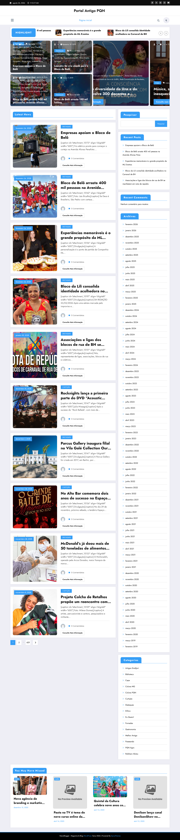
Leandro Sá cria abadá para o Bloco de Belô (71, 67)
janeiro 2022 (130, 493)
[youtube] (168, 2)
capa (30, 51)
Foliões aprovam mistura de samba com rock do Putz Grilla (130, 91)
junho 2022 (130, 481)
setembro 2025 (131, 254)
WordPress (88, 836)
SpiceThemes (116, 836)
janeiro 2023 (130, 438)
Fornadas (129, 723)
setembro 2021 (131, 518)
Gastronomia (130, 729)
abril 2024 (129, 352)
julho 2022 (130, 475)
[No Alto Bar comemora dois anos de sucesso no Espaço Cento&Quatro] (35, 506)
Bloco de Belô (75, 51)
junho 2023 (130, 407)
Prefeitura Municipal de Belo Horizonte (27, 58)
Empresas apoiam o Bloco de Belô (29, 67)
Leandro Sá (58, 58)
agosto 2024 (130, 328)
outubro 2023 (131, 383)
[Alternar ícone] (12, 20)
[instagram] (164, 2)
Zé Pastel (57, 61)
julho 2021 (129, 530)
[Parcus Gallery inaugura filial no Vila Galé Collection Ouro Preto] (35, 456)
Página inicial (85, 20)
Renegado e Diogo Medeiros (32, 87)
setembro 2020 (131, 591)
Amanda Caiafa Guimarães (118, 83)
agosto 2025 (130, 261)
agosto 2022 (130, 469)
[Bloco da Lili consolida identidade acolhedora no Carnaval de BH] (35, 301)
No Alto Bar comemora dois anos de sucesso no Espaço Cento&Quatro (84, 495)
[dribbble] (160, 2)
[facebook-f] (152, 2)
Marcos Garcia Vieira (33, 84)
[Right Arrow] (166, 33)
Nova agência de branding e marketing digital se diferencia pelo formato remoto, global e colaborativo (29, 801)
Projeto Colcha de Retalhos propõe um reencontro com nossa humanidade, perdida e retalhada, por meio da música (86, 599)
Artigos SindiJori (132, 668)
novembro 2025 (132, 242)
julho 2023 (130, 401)
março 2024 (130, 359)
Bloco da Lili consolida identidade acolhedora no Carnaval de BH (99, 32)
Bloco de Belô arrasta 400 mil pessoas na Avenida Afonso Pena (30, 101)
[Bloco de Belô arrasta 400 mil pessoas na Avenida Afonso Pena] (35, 196)
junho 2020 (130, 609)
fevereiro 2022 (131, 487)
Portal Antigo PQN (89, 10)
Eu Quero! (129, 717)
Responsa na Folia (19, 91)
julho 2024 (130, 334)
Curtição (66, 387)
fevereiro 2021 (131, 560)
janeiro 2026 (130, 230)
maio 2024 (130, 346)
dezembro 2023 (132, 371)
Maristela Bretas (39, 51)
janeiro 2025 (130, 304)
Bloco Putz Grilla (136, 83)
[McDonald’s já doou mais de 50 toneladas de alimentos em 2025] (35, 558)
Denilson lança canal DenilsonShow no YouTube (148, 814)
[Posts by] (14, 44)
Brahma (24, 51)
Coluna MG (130, 686)
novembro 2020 (132, 579)
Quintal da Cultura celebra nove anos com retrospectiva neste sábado (110, 803)
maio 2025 (130, 279)
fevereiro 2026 (131, 224)
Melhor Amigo (131, 735)
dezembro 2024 (132, 310)
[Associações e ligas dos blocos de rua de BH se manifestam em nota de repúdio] (35, 354)
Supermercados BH (71, 58)
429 (28, 642)
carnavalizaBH (59, 54)
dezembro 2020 (132, 573)
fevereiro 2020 (131, 634)
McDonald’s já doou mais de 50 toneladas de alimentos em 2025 (85, 546)
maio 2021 (129, 542)
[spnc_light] (166, 20)
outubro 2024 (131, 316)
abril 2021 (129, 548)
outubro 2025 (131, 248)
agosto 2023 (130, 395)
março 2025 (130, 291)
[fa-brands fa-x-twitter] (156, 2)
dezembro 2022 (132, 444)
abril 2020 (129, 622)
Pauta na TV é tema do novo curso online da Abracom (69, 814)
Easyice (83, 54)
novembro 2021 (131, 505)
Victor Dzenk (84, 58)
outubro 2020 (131, 585)
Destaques (60, 51)
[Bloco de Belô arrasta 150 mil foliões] (71, 89)
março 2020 (130, 628)
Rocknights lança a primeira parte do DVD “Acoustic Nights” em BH (84, 395)
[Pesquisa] (158, 21)
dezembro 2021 (131, 499)
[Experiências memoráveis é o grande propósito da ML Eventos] (35, 247)
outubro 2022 (131, 457)
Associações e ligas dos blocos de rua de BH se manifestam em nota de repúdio (153, 32)
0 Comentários (77, 158)
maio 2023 (130, 414)
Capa (101, 83)
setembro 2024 (131, 322)
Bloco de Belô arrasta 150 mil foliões (71, 101)
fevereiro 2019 (131, 646)
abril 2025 (129, 285)
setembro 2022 (131, 463)
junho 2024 (130, 340)
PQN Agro (129, 747)
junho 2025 (130, 273)
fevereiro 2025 (131, 297)
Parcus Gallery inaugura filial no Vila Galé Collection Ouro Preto (85, 445)
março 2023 (130, 426)
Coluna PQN (130, 692)
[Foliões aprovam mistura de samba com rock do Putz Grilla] (131, 73)
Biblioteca (129, 674)
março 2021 (130, 554)
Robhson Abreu (37, 61)
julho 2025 (130, 267)
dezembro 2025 (132, 236)
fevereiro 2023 (131, 432)
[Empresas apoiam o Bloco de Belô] (35, 146)
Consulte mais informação (110, 101)
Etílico (128, 711)
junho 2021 (130, 536)
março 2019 (130, 640)
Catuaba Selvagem (72, 54)
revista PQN (26, 61)
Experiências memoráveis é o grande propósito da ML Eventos (49, 32)
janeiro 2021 (130, 567)
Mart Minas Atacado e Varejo (23, 54)
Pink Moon (39, 54)
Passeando (129, 741)
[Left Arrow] (161, 33)
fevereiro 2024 (131, 365)
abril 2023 (129, 420)
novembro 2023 (132, 377)
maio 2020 (130, 616)
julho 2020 (130, 603)
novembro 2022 (132, 450)
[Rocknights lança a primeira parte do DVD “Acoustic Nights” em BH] (35, 406)
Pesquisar (130, 115)
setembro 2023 (131, 389)
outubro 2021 (131, 512)
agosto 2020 (130, 597)
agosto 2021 (130, 524)
